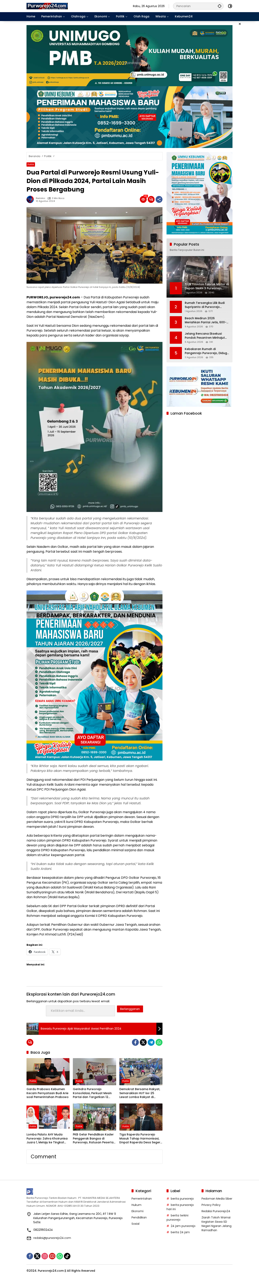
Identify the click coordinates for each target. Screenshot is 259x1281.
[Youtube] (52, 1256)
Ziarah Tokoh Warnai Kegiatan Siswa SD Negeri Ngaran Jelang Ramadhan (216, 1223)
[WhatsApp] (159, 1042)
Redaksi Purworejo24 (216, 1211)
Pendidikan (139, 1217)
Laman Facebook (186, 413)
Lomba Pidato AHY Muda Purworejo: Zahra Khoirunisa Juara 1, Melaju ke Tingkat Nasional (47, 1139)
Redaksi (40, 198)
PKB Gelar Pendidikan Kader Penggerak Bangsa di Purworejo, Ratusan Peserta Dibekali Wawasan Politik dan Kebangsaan (94, 1139)
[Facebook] (135, 1042)
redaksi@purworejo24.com (52, 1238)
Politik (31, 164)
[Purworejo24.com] (47, 6)
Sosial (135, 1224)
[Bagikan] (159, 199)
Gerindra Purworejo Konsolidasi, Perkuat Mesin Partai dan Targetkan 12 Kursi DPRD (92, 1093)
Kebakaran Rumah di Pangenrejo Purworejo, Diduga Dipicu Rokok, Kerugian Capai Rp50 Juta (207, 351)
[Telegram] (151, 1042)
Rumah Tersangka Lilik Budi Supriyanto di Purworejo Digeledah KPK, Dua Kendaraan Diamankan (205, 305)
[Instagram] (44, 1256)
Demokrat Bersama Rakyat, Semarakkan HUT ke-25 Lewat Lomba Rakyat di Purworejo (139, 1093)
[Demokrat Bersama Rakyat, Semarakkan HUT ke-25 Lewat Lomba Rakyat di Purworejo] (140, 1071)
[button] (219, 6)
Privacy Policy (211, 1205)
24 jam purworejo (183, 1226)
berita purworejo (182, 1199)
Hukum (136, 1205)
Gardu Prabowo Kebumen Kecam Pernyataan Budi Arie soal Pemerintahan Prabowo (48, 1093)
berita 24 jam (180, 1232)
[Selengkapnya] (77, 1191)
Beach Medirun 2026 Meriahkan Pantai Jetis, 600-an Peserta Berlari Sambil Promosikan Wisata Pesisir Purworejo (205, 320)
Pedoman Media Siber (217, 1199)
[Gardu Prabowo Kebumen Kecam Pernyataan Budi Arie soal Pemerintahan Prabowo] (48, 1071)
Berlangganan (130, 1009)
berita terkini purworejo (177, 1217)
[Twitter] (143, 1042)
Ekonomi (137, 1211)
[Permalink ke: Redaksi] (31, 199)
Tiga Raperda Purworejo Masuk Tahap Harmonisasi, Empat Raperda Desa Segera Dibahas (140, 1139)
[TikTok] (67, 1256)
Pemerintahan (142, 1199)
